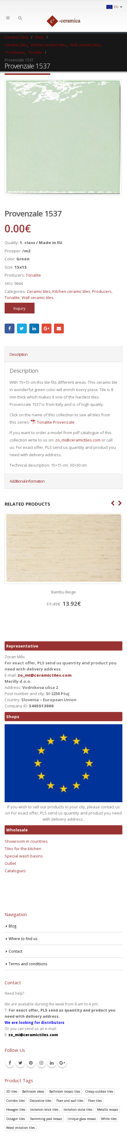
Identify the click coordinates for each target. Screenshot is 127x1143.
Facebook (9, 328)
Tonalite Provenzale (56, 422)
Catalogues (15, 870)
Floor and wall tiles (69, 1100)
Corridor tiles (15, 1100)
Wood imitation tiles (20, 1128)
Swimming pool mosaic (46, 1119)
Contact (15, 951)
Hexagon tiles (15, 1109)
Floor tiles (95, 1100)
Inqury (20, 308)
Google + (46, 328)
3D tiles (11, 1091)
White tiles (109, 1119)
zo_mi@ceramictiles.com (77, 440)
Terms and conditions (28, 963)
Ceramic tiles (39, 291)
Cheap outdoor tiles (99, 1091)
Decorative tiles (40, 1100)
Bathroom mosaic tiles (64, 1091)
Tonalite (33, 275)
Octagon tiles (15, 1119)
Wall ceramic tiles (38, 297)
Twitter (22, 328)
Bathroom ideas (33, 1091)
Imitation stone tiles (77, 1109)
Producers (102, 291)
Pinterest (30, 1062)
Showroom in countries (26, 841)
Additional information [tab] (27, 481)
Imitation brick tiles (44, 1109)
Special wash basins (24, 856)
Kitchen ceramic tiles (71, 291)
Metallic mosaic (107, 1109)
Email (59, 328)
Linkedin (51, 1062)
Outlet (10, 863)
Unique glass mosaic (82, 1119)
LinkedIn (34, 328)
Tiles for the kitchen (23, 848)
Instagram (41, 1062)
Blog (12, 925)
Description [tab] (18, 354)
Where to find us (23, 938)
